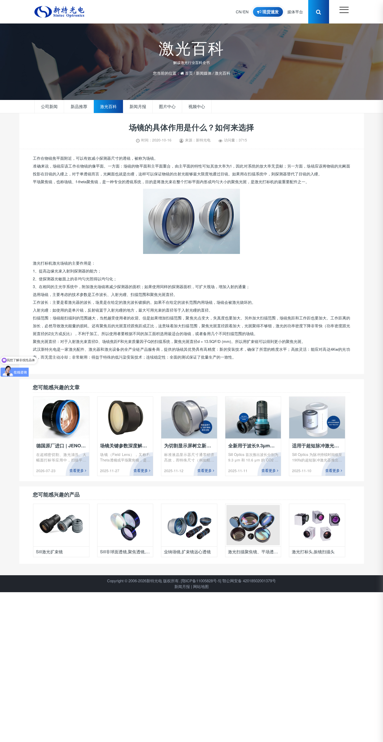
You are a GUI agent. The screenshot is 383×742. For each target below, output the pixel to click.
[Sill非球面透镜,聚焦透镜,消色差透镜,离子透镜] (61, 525)
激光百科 (222, 71)
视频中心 (185, 106)
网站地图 (201, 586)
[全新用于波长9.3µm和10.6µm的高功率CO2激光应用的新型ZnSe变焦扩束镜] (253, 417)
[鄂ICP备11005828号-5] (201, 580)
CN (241, 11)
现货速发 (272, 12)
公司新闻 (48, 106)
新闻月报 (130, 106)
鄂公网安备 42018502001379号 (249, 580)
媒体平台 (298, 11)
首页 (189, 71)
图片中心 (158, 106)
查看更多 (77, 470)
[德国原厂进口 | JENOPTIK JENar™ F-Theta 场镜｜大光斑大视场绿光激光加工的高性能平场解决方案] (61, 417)
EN (248, 11)
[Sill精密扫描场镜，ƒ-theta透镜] (317, 525)
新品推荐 (76, 106)
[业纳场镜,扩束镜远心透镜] (125, 525)
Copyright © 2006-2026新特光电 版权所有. (143, 580)
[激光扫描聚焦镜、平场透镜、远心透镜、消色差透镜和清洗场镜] (189, 525)
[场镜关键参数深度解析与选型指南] (125, 417)
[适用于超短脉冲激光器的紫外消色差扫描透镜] (317, 417)
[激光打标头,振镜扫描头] (253, 525)
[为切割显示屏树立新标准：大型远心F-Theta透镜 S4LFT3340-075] (189, 417)
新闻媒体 (204, 71)
